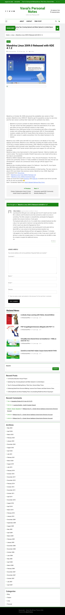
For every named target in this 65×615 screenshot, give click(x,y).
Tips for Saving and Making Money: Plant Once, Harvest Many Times (26, 385)
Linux (8, 41)
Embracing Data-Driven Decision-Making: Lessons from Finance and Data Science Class (39, 1)
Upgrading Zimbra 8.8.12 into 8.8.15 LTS (21, 401)
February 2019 (11, 470)
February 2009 (11, 539)
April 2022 (10, 451)
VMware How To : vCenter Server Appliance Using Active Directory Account (33, 414)
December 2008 (11, 545)
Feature (9, 597)
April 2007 (10, 585)
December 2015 (11, 480)
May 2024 (9, 428)
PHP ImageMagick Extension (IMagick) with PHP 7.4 (37, 327)
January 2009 (10, 542)
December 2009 (11, 519)
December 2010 (11, 500)
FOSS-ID (34, 178)
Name (10, 276)
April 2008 (10, 562)
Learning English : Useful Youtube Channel (24, 405)
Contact (29, 21)
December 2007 (11, 572)
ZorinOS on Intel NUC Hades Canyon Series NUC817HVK (39, 351)
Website (10, 289)
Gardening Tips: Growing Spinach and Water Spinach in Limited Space (28, 27)
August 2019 (10, 464)
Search (8, 366)
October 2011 (10, 493)
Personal (9, 604)
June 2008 (10, 555)
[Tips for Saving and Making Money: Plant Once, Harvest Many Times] (54, 29)
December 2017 (11, 477)
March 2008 (10, 565)
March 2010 (10, 509)
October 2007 (10, 578)
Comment (11, 256)
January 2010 (10, 516)
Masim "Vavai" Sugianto (14, 409)
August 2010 (10, 503)
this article (21, 173)
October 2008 (10, 552)
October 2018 (10, 473)
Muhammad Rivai (12, 51)
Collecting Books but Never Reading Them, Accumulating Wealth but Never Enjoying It (30, 391)
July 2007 (9, 581)
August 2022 (10, 447)
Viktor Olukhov (17, 211)
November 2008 (11, 549)
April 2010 (10, 506)
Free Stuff (38, 21)
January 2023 (10, 441)
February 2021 (11, 457)
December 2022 (11, 444)
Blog (8, 594)
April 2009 (10, 532)
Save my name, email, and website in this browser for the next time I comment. (31, 296)
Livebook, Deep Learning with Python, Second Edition (37, 315)
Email (10, 283)
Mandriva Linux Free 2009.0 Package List (23, 175)
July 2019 (9, 467)
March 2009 (10, 536)
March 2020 (10, 460)
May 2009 (9, 529)
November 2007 (11, 575)
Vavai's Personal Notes (32, 10)
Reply (54, 240)
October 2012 (10, 487)
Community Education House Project (17, 378)
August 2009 (10, 526)
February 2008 (11, 568)
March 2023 (10, 434)
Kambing (26, 178)
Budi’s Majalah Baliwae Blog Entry (35, 182)
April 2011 (10, 496)
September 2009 (11, 523)
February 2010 (11, 513)
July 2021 (9, 454)
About (22, 21)
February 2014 (11, 483)
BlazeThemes (29, 612)
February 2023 (11, 437)
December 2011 (11, 490)
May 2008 (9, 559)
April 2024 (10, 431)
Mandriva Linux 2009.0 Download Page (23, 176)
